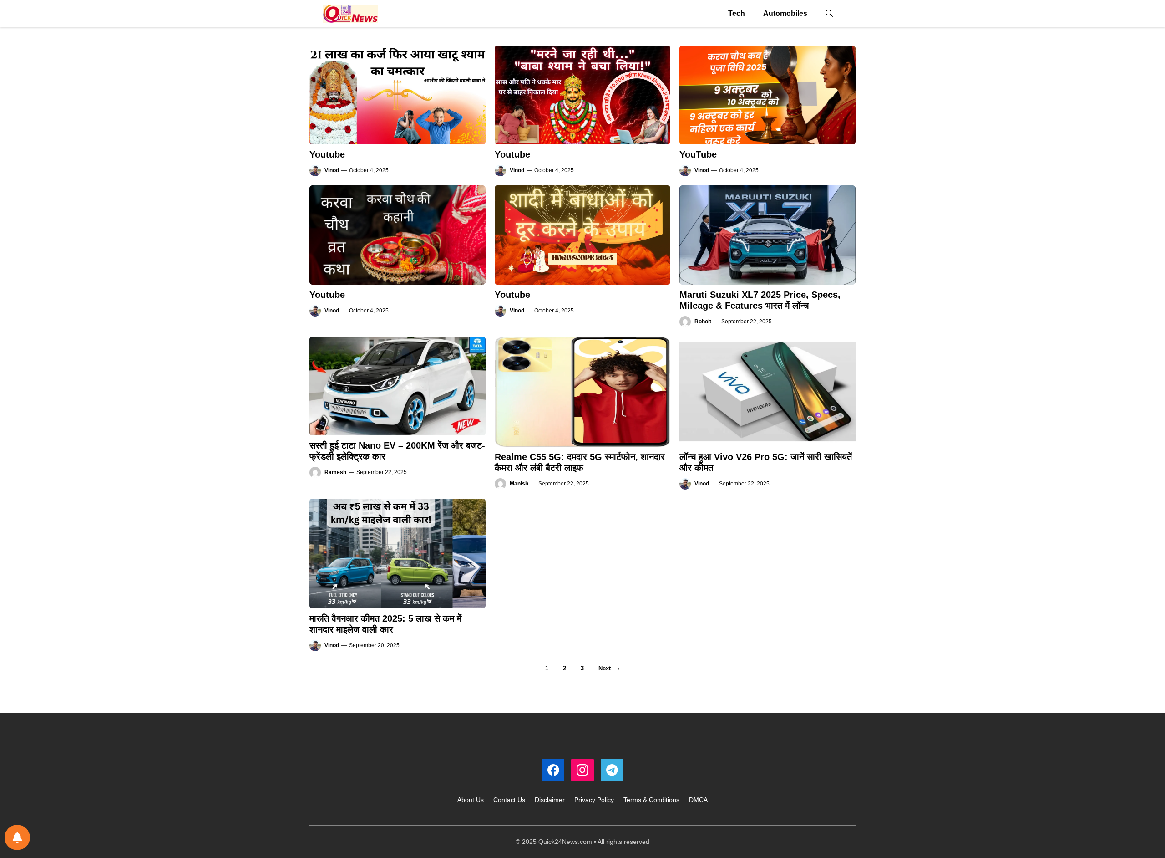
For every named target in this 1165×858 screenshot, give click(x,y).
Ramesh (335, 472)
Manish (519, 483)
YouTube (698, 154)
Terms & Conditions (651, 799)
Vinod (331, 170)
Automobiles (785, 13)
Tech (736, 13)
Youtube (327, 154)
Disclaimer (550, 799)
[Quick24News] (350, 13)
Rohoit (702, 321)
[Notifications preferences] (17, 837)
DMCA (698, 799)
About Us (470, 799)
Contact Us (509, 799)
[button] (829, 13)
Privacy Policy (594, 799)
